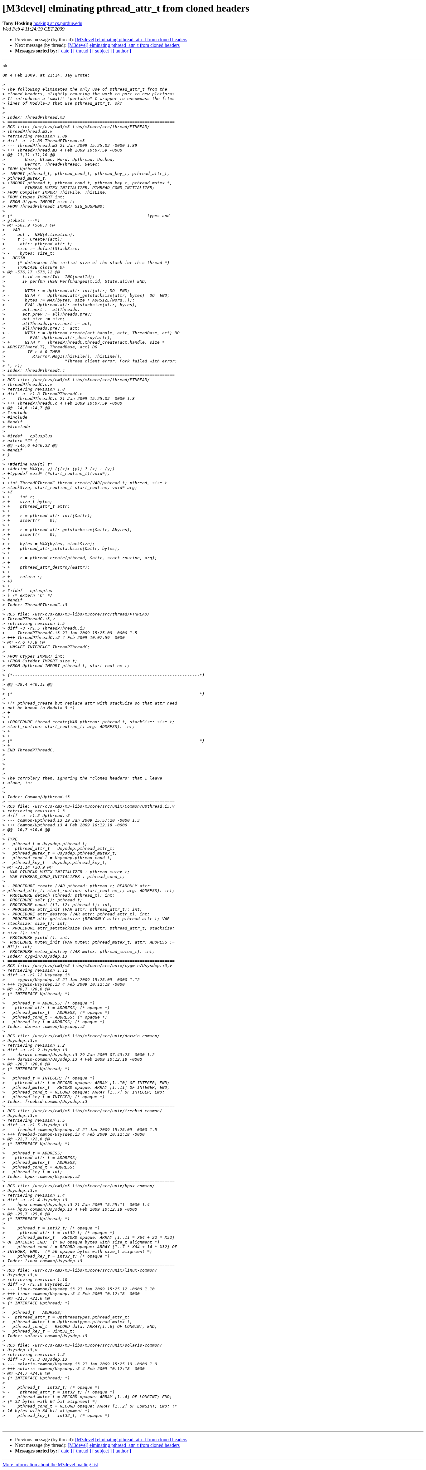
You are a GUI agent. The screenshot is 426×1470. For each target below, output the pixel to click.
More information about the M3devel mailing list (50, 1464)
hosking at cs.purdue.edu (57, 23)
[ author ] (122, 50)
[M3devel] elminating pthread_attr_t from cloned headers (131, 39)
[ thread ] (82, 50)
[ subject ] (102, 50)
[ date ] (65, 50)
